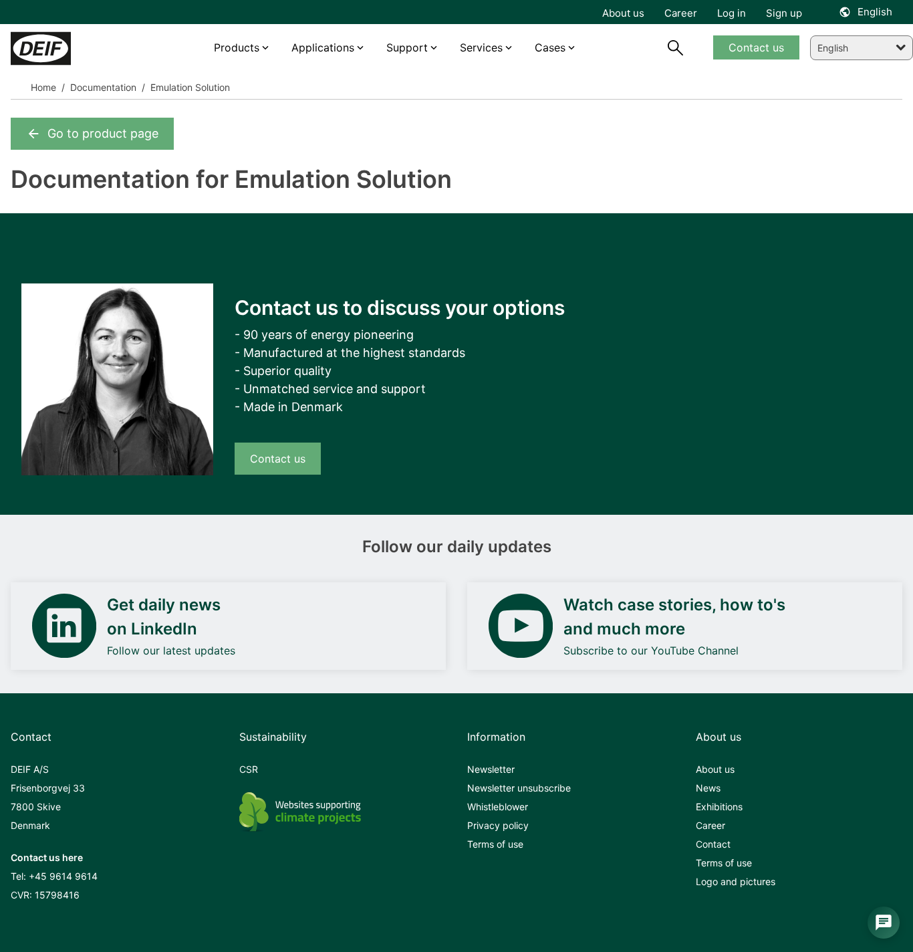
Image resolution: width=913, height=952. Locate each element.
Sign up (784, 13)
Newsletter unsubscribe (519, 788)
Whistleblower (497, 806)
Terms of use (495, 844)
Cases (550, 47)
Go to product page (102, 133)
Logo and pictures (735, 881)
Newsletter (491, 769)
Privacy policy (498, 825)
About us (715, 769)
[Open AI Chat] (884, 923)
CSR (248, 769)
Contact (713, 844)
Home (43, 87)
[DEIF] (67, 48)
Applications (322, 47)
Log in (731, 13)
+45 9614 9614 (63, 876)
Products (236, 47)
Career (710, 825)
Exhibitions (719, 806)
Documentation (102, 87)
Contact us (277, 458)
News (708, 788)
